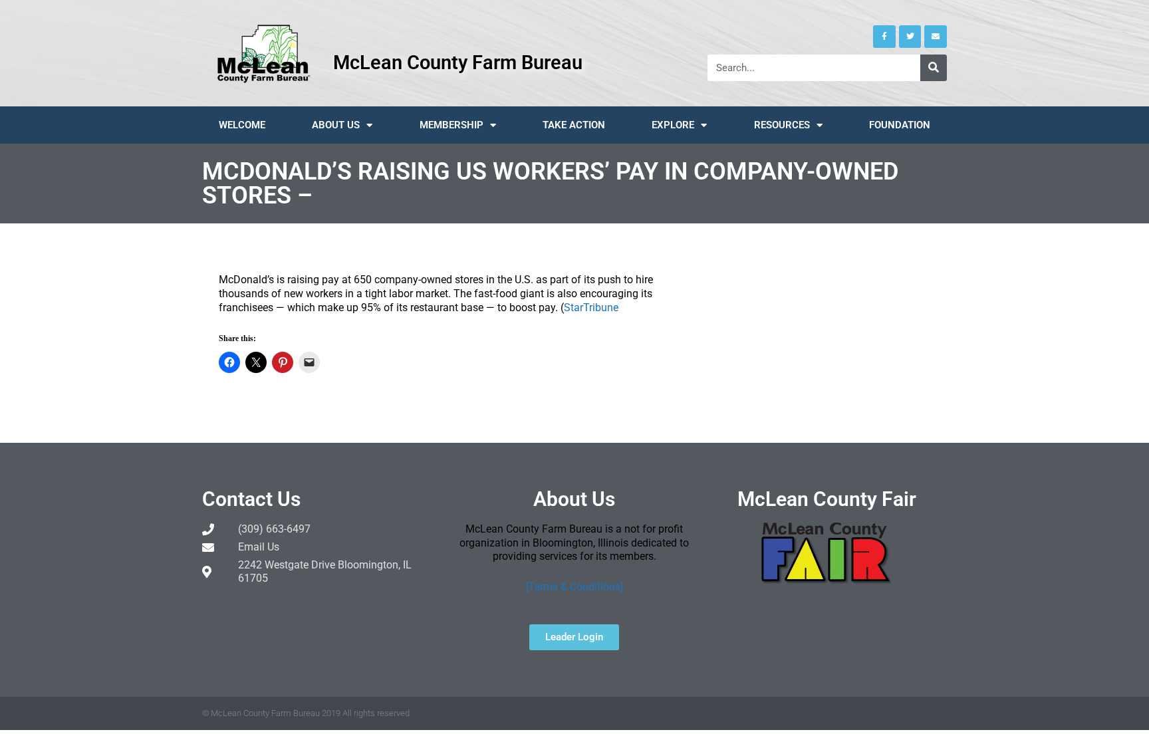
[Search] (933, 68)
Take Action (574, 125)
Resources (782, 125)
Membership (451, 125)
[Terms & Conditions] (574, 586)
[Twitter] (910, 36)
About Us (336, 125)
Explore (673, 125)
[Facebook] (884, 36)
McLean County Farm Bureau (457, 62)
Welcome (242, 125)
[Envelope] (935, 36)
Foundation (899, 125)
